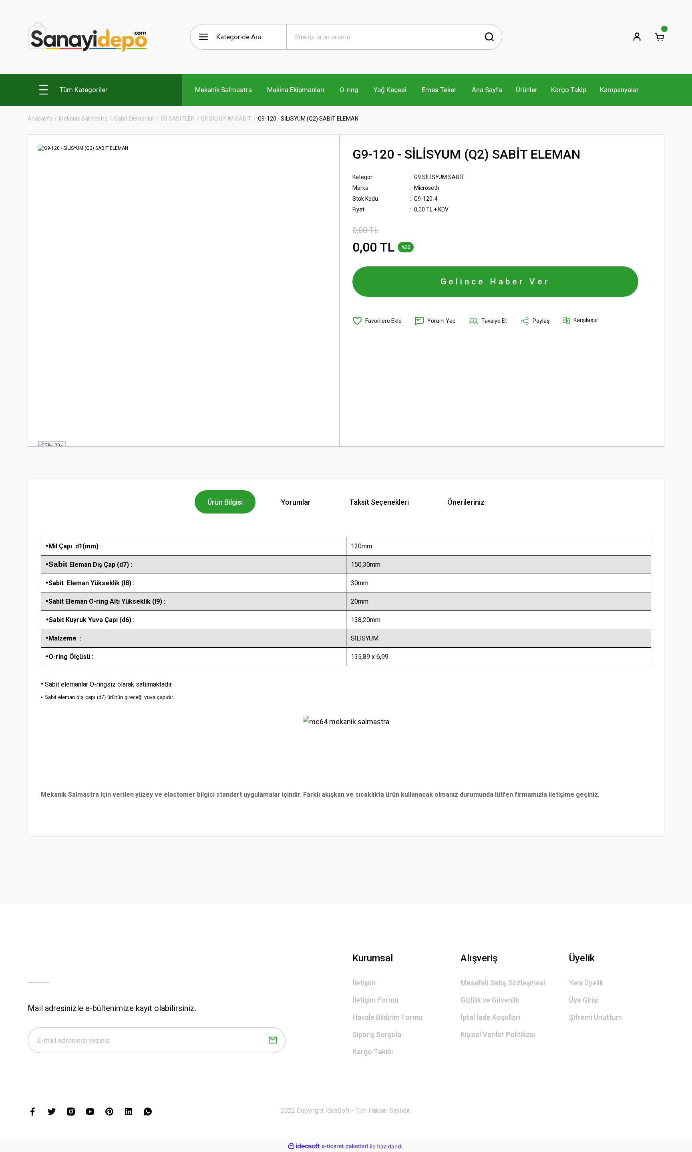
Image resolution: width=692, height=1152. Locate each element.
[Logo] (88, 37)
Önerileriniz (466, 502)
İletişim (364, 983)
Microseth (426, 188)
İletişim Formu (375, 1000)
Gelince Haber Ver (495, 281)
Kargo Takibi (372, 1051)
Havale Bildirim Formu (387, 1017)
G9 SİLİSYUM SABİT (439, 177)
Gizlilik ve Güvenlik (490, 1000)
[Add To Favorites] (377, 321)
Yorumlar (296, 502)
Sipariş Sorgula (376, 1034)
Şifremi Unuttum (595, 1017)
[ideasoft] (304, 1146)
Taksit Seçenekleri (379, 502)
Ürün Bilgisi (225, 502)
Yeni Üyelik (586, 983)
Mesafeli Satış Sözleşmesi (503, 983)
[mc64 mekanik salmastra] (346, 721)
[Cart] (659, 37)
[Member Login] (637, 37)
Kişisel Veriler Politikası (498, 1034)
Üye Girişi (584, 1000)
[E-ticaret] (345, 1146)
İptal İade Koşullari (490, 1017)
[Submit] (273, 1040)
